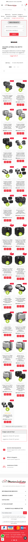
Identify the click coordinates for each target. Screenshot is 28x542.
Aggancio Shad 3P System (11, 439)
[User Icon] (22, 5)
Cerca (14, 34)
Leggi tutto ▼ (14, 56)
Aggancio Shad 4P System (11, 436)
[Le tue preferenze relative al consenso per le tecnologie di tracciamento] (2, 539)
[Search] (25, 9)
